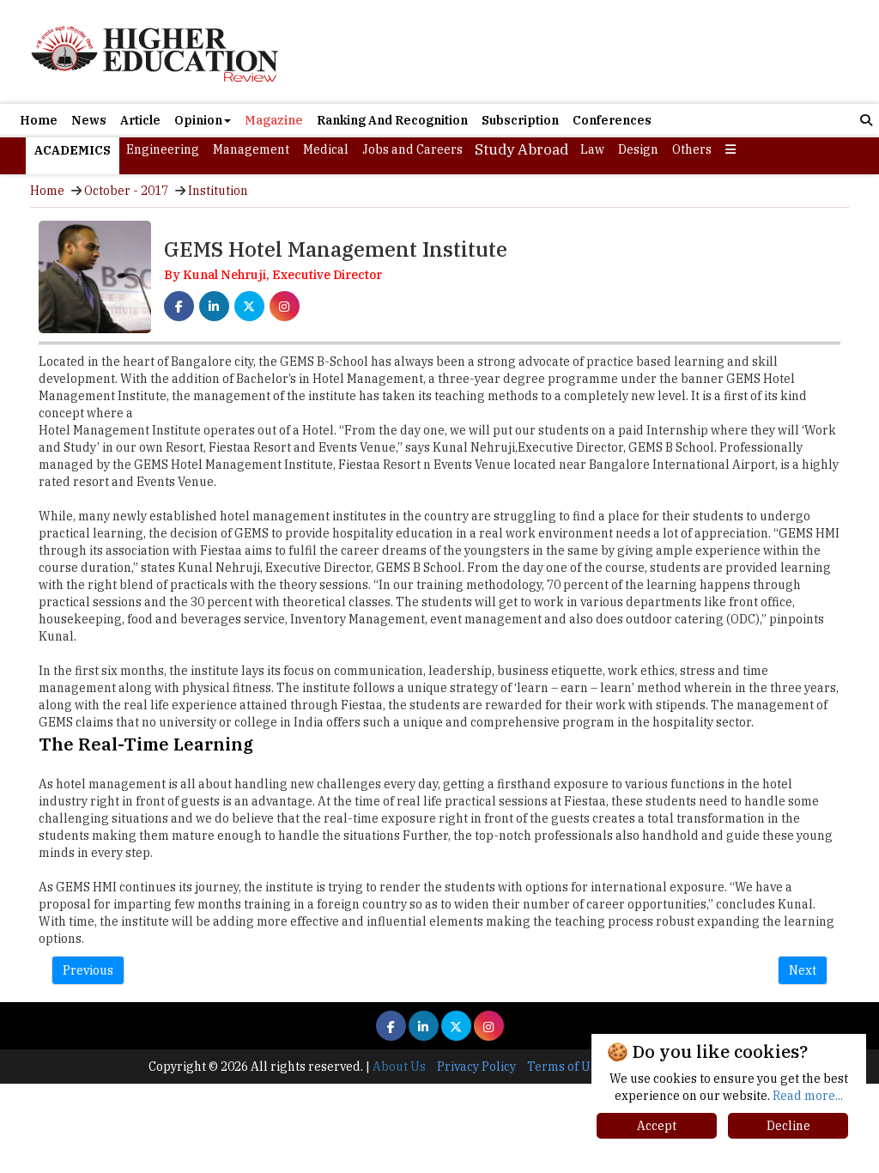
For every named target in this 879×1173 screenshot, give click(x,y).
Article (140, 120)
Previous (88, 970)
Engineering (162, 149)
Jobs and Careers (412, 149)
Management (251, 149)
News (88, 120)
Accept (656, 1125)
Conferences (612, 120)
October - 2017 (126, 190)
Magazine (274, 120)
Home (39, 120)
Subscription (520, 120)
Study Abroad (521, 149)
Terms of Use (565, 1066)
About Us (399, 1066)
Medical (326, 149)
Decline (788, 1125)
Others (692, 149)
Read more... (808, 1095)
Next (802, 970)
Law (592, 149)
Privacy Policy (476, 1066)
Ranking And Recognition (392, 120)
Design (638, 149)
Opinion (198, 120)
